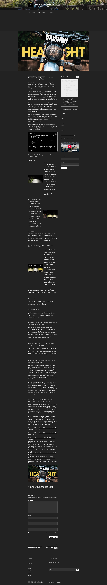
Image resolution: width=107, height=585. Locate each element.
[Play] (43, 473)
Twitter (62, 120)
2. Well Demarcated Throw (35, 137)
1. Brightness (33, 136)
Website (30, 526)
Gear (47, 12)
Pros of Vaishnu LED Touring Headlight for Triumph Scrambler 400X (42, 135)
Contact (43, 12)
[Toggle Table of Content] (55, 134)
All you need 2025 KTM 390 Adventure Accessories (41, 444)
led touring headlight (35, 486)
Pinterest (62, 127)
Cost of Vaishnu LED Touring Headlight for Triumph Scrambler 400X (42, 146)
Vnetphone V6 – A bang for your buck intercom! (40, 459)
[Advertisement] (53, 22)
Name (29, 515)
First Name (63, 156)
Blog (39, 12)
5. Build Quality (34, 142)
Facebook (62, 123)
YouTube (51, 12)
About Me (34, 12)
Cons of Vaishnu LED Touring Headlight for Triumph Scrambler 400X (42, 144)
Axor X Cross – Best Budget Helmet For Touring (40, 456)
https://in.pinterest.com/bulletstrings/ (67, 138)
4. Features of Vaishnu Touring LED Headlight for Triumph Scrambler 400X (43, 141)
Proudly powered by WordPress (55, 582)
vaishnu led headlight (48, 487)
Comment (30, 500)
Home (29, 12)
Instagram (62, 118)
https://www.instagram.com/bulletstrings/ (68, 135)
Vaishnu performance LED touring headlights (40, 114)
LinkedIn (62, 130)
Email (29, 521)
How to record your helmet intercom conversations (41, 458)
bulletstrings (44, 4)
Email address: (63, 162)
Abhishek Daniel (41, 76)
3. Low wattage (34, 138)
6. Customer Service (35, 143)
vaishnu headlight (45, 486)
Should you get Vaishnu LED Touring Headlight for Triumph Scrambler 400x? (42, 150)
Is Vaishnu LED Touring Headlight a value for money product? (41, 147)
